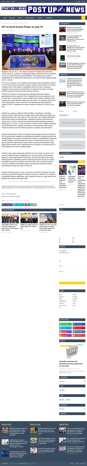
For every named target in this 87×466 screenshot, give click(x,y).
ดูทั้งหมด (81, 162)
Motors (61, 299)
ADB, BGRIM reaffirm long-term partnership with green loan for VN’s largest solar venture (10, 227)
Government (62, 305)
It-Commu (75, 299)
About (7, 1)
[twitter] (79, 1)
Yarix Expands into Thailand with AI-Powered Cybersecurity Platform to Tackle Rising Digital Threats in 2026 (18, 454)
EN (24, 200)
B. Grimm (11, 200)
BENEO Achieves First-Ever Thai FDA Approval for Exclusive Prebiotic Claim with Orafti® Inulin (47, 431)
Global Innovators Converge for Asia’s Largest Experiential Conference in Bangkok (76, 103)
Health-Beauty (63, 301)
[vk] (79, 331)
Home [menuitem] (4, 18)
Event (74, 305)
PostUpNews (62, 250)
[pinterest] (79, 328)
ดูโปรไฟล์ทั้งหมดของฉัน (64, 252)
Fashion (75, 301)
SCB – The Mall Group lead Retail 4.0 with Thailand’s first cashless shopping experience (76, 440)
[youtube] (79, 335)
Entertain (61, 303)
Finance (8, 23)
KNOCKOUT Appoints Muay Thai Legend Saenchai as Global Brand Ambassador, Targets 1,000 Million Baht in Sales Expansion (19, 432)
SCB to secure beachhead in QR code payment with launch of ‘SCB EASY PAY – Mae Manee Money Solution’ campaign (76, 431)
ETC (60, 307)
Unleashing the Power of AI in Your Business (72, 179)
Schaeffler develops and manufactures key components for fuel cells (71, 363)
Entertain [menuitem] (49, 18)
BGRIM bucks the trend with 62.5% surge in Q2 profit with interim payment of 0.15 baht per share (47, 227)
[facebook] (76, 1)
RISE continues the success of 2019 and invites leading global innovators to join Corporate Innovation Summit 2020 (75, 94)
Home (3, 1)
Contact (13, 1)
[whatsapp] (84, 1)
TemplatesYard (14, 463)
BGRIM (6, 200)
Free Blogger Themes (32, 463)
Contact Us (82, 463)
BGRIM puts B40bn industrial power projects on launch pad (29, 226)
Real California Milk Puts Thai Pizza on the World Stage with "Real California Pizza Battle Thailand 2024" (47, 441)
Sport (74, 303)
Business (61, 111)
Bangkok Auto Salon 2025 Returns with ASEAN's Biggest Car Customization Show (75, 29)
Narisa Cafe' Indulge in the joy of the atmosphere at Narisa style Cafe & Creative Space (46, 450)
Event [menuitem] (20, 18)
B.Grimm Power (19, 200)
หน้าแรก (3, 23)
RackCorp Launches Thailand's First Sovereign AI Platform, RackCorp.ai (63, 182)
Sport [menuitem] (40, 18)
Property (75, 297)
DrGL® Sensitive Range (73, 56)
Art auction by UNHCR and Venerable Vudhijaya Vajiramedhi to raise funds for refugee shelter (75, 38)
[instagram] (82, 1)
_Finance (75, 111)
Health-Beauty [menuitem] (29, 18)
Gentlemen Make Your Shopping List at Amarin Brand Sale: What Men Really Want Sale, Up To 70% (76, 48)
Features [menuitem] (11, 18)
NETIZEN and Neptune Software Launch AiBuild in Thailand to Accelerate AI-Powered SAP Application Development (76, 65)
